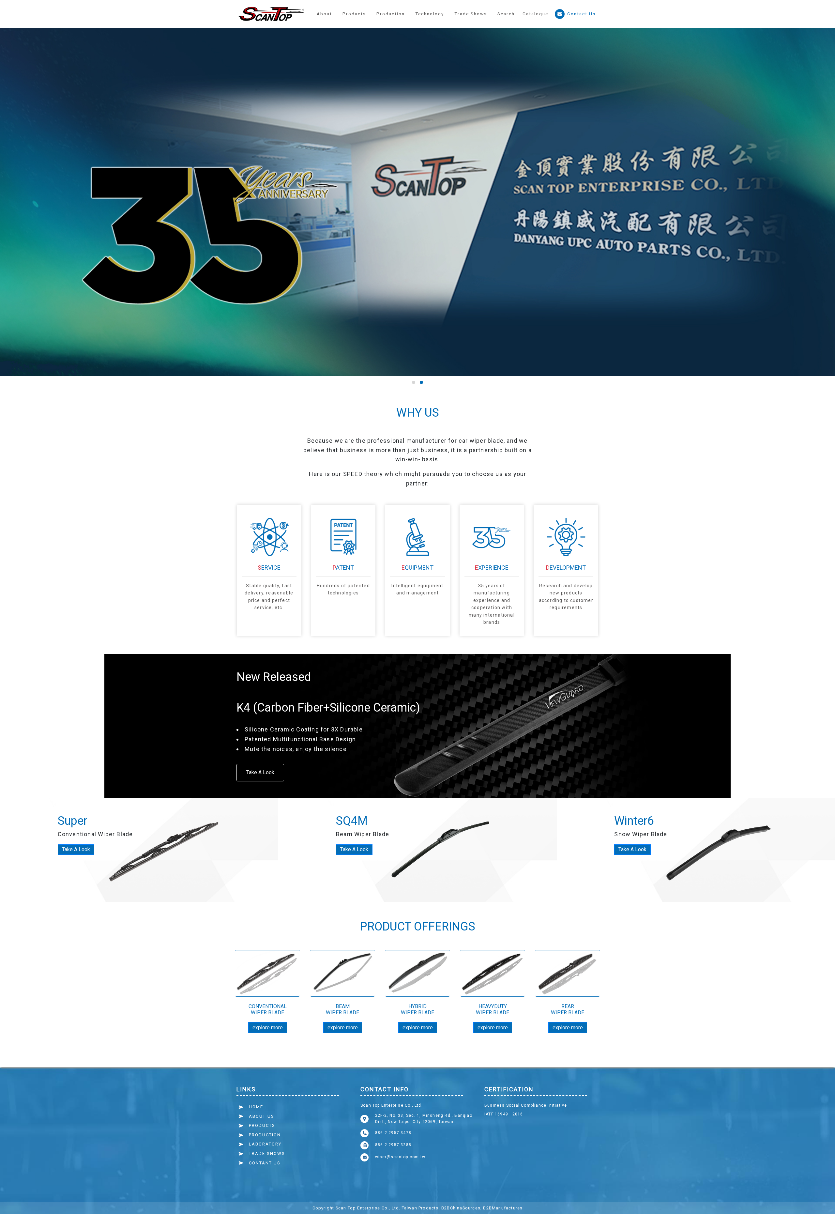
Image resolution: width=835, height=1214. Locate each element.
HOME (256, 1106)
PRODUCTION (265, 1134)
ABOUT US (261, 1116)
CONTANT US (265, 1162)
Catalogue (535, 13)
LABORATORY (265, 1144)
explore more (267, 1027)
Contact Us (581, 13)
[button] (390, 14)
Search (506, 13)
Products (354, 13)
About (324, 13)
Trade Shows (470, 13)
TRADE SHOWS (267, 1153)
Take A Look (260, 772)
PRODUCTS (262, 1125)
